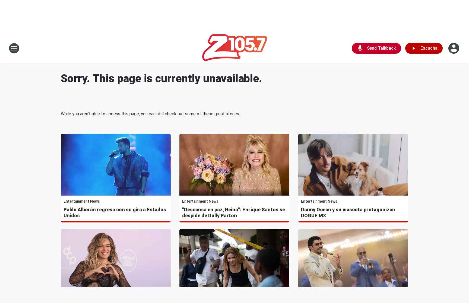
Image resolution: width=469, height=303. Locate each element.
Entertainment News (82, 201)
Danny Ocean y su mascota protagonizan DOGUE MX (348, 212)
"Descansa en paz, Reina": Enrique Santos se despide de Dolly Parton (233, 212)
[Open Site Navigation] (14, 48)
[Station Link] (234, 48)
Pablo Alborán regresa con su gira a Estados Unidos (115, 212)
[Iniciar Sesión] (454, 48)
